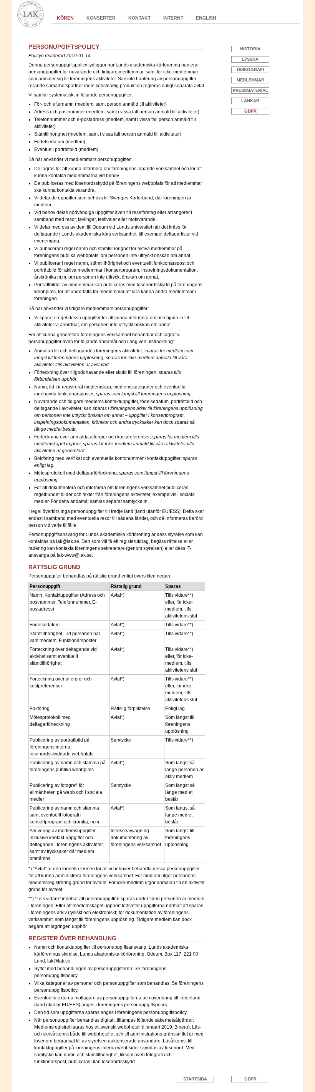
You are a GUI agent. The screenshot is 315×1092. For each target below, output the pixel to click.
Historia (250, 48)
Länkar (250, 100)
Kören (65, 18)
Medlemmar (250, 80)
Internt (173, 18)
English (206, 18)
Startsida (195, 1079)
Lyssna (250, 59)
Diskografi (250, 69)
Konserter (101, 18)
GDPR (250, 111)
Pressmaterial (250, 90)
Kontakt (139, 18)
